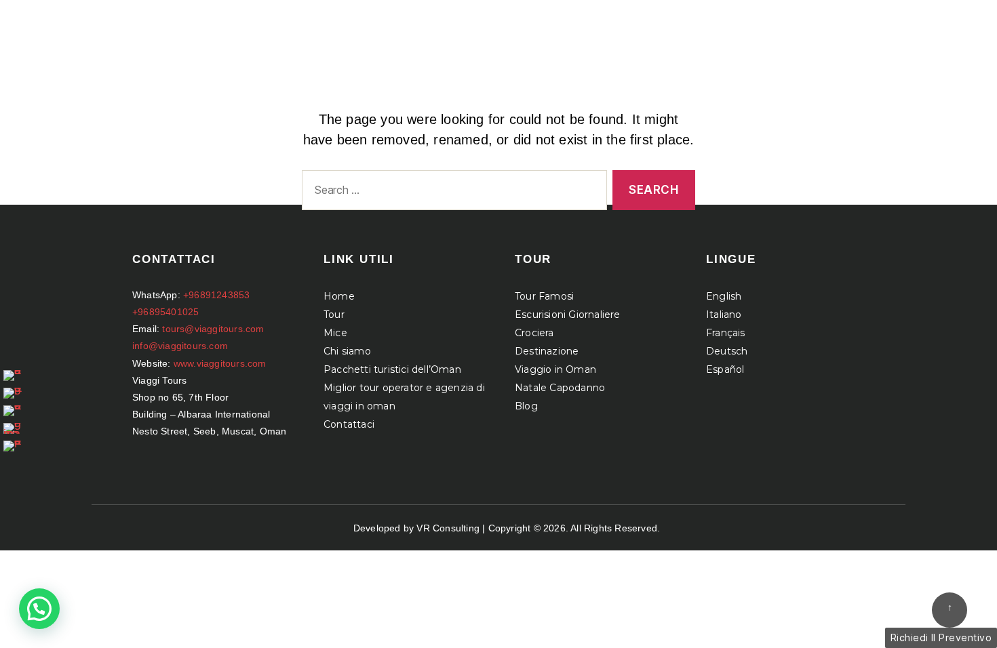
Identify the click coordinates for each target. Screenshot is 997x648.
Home (339, 296)
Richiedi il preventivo (941, 637)
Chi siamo (347, 351)
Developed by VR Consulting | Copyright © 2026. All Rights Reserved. (506, 528)
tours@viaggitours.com (213, 328)
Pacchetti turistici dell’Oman (392, 369)
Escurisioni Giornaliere (568, 314)
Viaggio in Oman (555, 369)
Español (725, 369)
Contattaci (349, 424)
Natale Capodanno (560, 388)
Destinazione (547, 351)
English (723, 296)
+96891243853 (216, 294)
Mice (335, 333)
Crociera (534, 333)
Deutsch (726, 351)
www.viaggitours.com (220, 363)
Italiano (724, 314)
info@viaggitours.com (180, 345)
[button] (39, 608)
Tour (334, 314)
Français (725, 333)
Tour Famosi (544, 296)
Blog (526, 406)
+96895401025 (165, 311)
